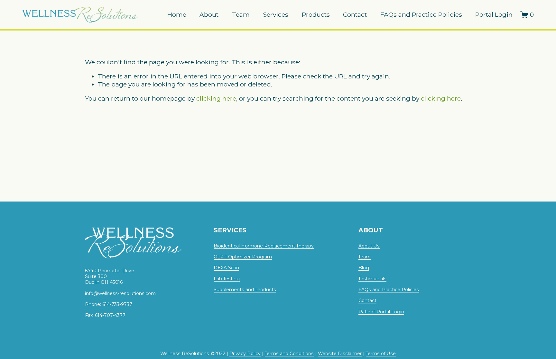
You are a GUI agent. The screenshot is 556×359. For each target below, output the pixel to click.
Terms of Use (381, 353)
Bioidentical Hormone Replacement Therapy (264, 245)
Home (176, 14)
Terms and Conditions (289, 353)
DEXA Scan (226, 267)
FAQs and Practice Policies (421, 14)
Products (316, 14)
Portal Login (494, 14)
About (208, 14)
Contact (355, 14)
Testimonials (372, 278)
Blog (363, 267)
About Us (369, 245)
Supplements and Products (245, 289)
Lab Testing (227, 278)
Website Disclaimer (340, 353)
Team (241, 14)
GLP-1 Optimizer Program (243, 256)
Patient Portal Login (381, 311)
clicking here (216, 98)
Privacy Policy (245, 353)
